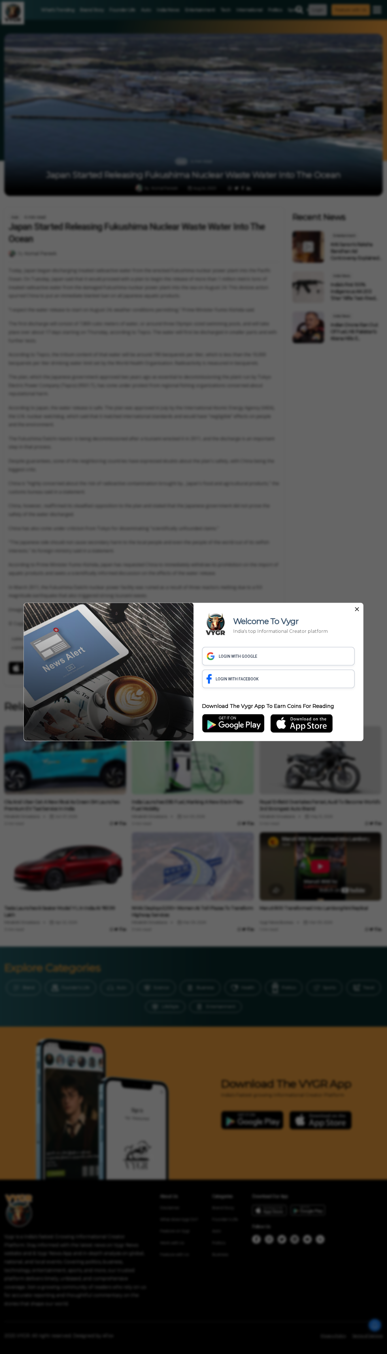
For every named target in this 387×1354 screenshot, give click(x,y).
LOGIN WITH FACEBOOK (237, 679)
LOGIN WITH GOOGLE (238, 656)
